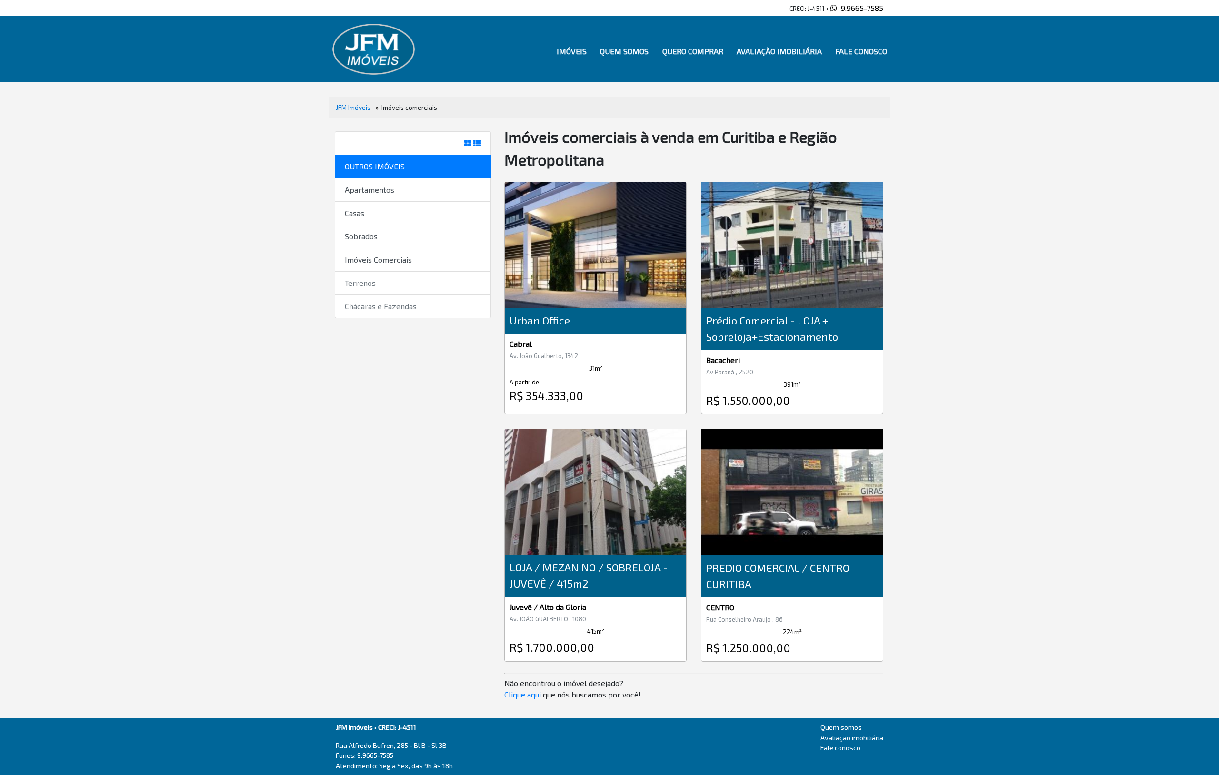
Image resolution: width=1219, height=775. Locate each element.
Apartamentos (369, 189)
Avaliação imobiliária (779, 51)
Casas (354, 212)
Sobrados (361, 236)
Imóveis (572, 51)
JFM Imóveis (353, 107)
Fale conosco (861, 51)
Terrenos (360, 282)
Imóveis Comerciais (378, 259)
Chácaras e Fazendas (381, 306)
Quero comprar (692, 51)
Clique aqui (522, 694)
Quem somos (624, 51)
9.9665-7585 (860, 7)
